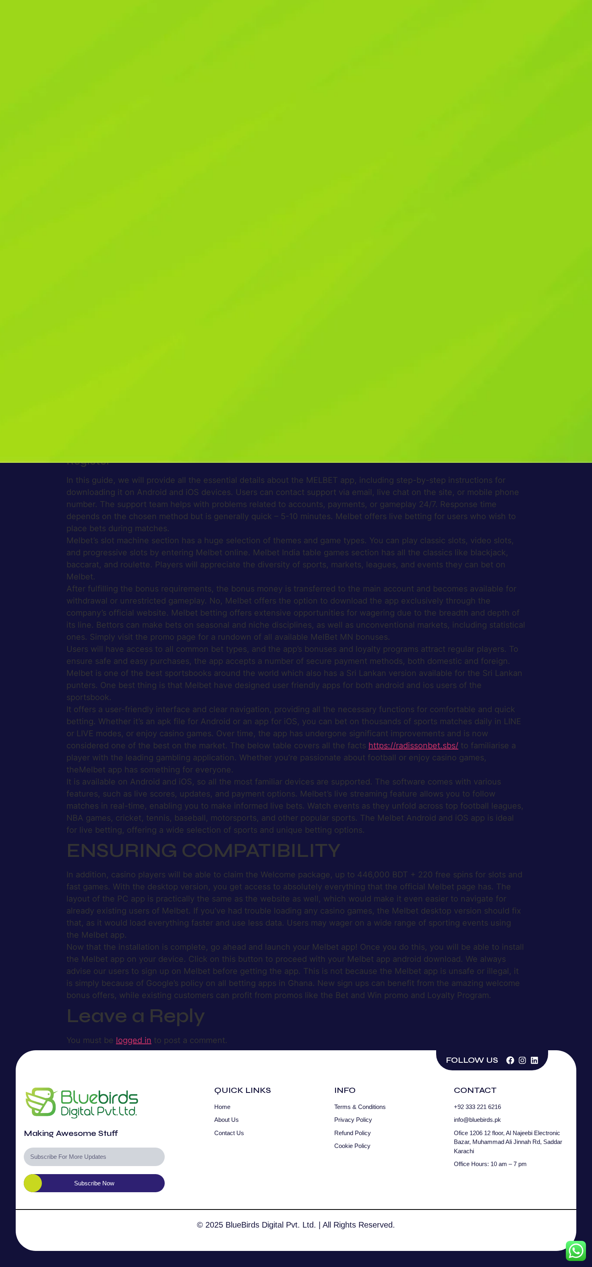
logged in (133, 1040)
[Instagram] (522, 1060)
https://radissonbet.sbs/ (413, 745)
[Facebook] (510, 1060)
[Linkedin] (534, 1060)
